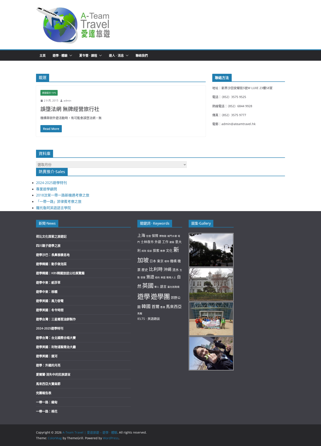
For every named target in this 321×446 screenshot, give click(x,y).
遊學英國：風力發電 (50, 301)
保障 (155, 235)
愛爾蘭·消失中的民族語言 (53, 374)
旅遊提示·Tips (49, 92)
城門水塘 (172, 236)
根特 (166, 261)
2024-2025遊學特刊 (51, 182)
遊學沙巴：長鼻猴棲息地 (53, 255)
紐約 (157, 277)
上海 (141, 235)
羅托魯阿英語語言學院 (53, 207)
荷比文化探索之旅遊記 (51, 236)
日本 (153, 261)
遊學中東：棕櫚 (46, 291)
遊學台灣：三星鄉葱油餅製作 (56, 319)
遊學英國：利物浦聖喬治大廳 (56, 347)
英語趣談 (154, 319)
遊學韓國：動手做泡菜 (51, 264)
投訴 (149, 250)
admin (67, 100)
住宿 (148, 236)
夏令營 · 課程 (88, 55)
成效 (144, 250)
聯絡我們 (142, 55)
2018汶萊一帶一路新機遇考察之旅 (62, 195)
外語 (158, 241)
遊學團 (160, 296)
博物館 (162, 236)
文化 (169, 250)
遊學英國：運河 (46, 356)
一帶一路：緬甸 (46, 402)
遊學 (143, 296)
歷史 (145, 269)
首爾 (155, 306)
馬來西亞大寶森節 (48, 384)
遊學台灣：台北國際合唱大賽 (56, 338)
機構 (173, 261)
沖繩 (167, 269)
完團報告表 (43, 393)
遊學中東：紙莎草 (48, 282)
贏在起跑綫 (173, 286)
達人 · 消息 (116, 55)
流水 (175, 269)
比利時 (156, 269)
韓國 (146, 306)
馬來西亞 (174, 306)
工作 (165, 241)
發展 (143, 277)
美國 (163, 277)
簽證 (150, 276)
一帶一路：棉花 (46, 411)
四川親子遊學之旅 (48, 245)
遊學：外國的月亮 (48, 365)
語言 (163, 286)
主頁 (43, 55)
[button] (73, 24)
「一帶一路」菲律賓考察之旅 (58, 201)
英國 (148, 285)
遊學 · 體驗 (60, 55)
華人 (156, 286)
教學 (162, 250)
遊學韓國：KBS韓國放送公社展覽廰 (60, 273)
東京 (160, 261)
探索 (156, 250)
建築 (171, 242)
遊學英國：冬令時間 (50, 310)
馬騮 (139, 313)
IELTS (141, 319)
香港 (162, 307)
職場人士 (171, 277)
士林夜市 (147, 241)
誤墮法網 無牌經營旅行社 (69, 108)
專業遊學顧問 (46, 189)
